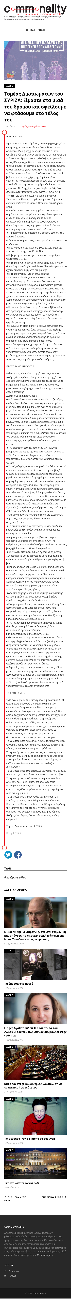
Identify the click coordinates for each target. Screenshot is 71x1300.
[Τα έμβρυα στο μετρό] (35, 979)
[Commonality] (35, 19)
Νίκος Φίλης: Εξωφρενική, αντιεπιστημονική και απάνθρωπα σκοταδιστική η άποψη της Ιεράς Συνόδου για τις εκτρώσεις (35, 935)
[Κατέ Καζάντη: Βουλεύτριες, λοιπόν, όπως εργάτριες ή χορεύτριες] (35, 1079)
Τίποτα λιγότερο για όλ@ (21, 1183)
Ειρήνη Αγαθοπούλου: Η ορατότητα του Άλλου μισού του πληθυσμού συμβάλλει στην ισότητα (35, 1031)
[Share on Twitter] (8, 855)
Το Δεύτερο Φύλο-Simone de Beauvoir (29, 1138)
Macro (10, 86)
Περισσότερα (45, 1255)
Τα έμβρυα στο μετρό (18, 983)
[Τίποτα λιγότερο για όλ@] (35, 1178)
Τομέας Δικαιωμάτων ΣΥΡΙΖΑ (34, 126)
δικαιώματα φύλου (15, 877)
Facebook (13, 1271)
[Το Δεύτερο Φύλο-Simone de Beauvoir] (35, 1134)
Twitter (12, 1275)
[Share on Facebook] (18, 855)
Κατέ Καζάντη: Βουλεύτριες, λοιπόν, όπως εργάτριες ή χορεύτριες (33, 1085)
